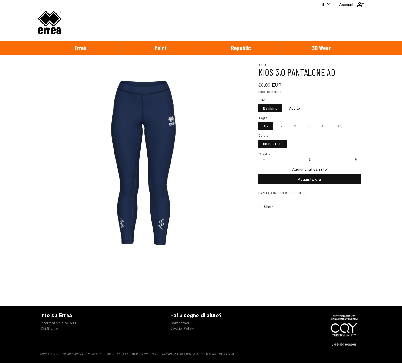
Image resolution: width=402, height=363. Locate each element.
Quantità (264, 154)
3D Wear (321, 47)
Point (161, 47)
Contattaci (179, 322)
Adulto (294, 108)
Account (346, 4)
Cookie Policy (182, 328)
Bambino (270, 108)
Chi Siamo (49, 328)
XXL (342, 126)
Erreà (80, 47)
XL (325, 126)
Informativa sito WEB (59, 322)
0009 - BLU (272, 143)
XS (265, 126)
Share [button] (269, 206)
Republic (241, 47)
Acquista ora (309, 179)
